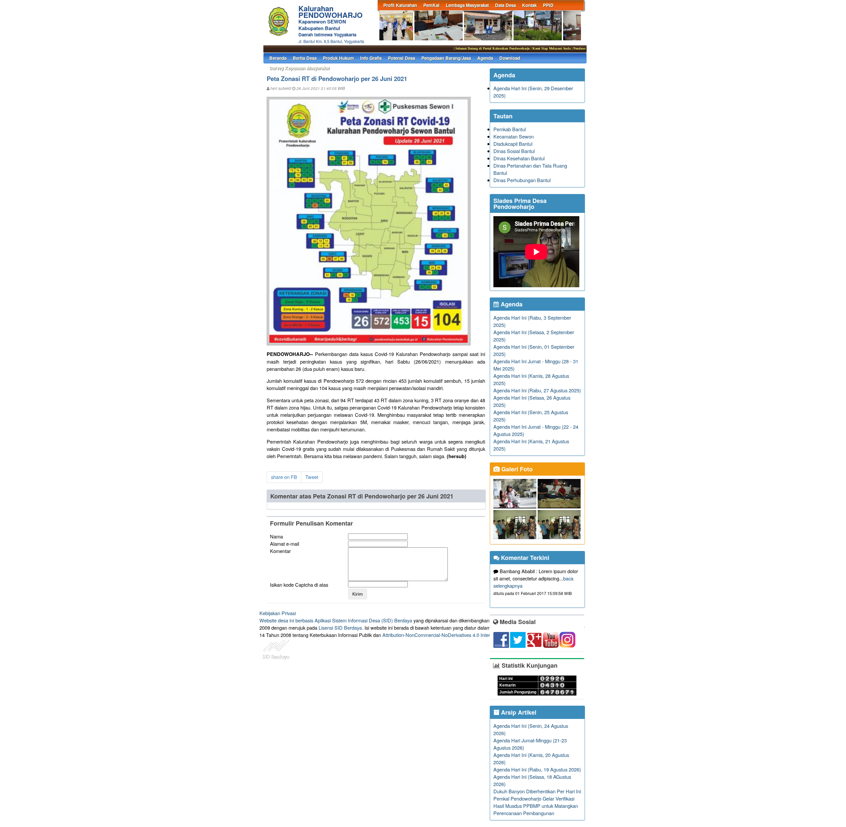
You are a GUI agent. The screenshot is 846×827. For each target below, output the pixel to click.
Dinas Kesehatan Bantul (519, 158)
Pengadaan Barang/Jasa (446, 58)
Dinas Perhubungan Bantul (522, 180)
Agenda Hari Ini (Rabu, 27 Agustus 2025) (537, 390)
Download (509, 58)
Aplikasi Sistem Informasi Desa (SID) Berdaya (363, 620)
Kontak (529, 5)
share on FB (284, 476)
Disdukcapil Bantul (512, 143)
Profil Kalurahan (400, 5)
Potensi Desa (401, 58)
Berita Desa (305, 58)
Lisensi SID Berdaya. (341, 627)
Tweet (311, 476)
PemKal (431, 5)
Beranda (278, 58)
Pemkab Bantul (509, 129)
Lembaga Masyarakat (467, 5)
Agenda (485, 58)
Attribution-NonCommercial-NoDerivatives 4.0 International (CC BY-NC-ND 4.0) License (475, 634)
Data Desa (505, 5)
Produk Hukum (338, 58)
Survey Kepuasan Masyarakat (299, 68)
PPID (548, 5)
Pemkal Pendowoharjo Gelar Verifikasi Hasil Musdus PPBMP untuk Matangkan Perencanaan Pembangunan (535, 805)
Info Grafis (371, 58)
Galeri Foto (516, 469)
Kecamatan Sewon (513, 136)
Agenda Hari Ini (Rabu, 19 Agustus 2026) (537, 769)
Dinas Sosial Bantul (514, 150)
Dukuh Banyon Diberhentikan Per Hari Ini (537, 791)
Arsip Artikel (517, 712)
